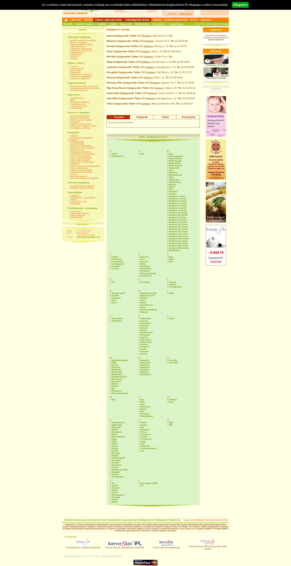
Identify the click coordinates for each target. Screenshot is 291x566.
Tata (142, 427)
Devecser (144, 262)
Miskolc (115, 384)
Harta (142, 300)
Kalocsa (143, 321)
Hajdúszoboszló (147, 296)
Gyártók (157, 20)
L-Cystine (110, 529)
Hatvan (143, 303)
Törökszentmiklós (148, 448)
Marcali (115, 365)
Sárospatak (117, 432)
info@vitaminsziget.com (88, 237)
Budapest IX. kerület (178, 206)
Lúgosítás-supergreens (81, 48)
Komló (143, 349)
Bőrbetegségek (77, 142)
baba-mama (76, 212)
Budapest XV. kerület (178, 232)
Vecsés (115, 493)
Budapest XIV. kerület (178, 227)
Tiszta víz (75, 57)
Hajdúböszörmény (148, 293)
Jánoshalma (117, 318)
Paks (142, 400)
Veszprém (116, 497)
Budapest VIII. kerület (178, 215)
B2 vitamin (182, 525)
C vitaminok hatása (104, 527)
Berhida (172, 184)
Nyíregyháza (145, 374)
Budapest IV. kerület (178, 203)
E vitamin (167, 527)
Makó (114, 363)
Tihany (143, 432)
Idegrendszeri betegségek (82, 162)
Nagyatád (144, 360)
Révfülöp (173, 400)
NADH (208, 529)
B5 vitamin (204, 525)
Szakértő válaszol (85, 24)
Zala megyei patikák (149, 483)
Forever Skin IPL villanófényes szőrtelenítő (124, 547)
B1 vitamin (147, 525)
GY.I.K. (194, 20)
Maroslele (116, 367)
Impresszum (81, 520)
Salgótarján (117, 425)
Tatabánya (144, 430)
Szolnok (115, 474)
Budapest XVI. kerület (178, 234)
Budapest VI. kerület (178, 210)
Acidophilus (90, 525)
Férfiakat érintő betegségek (83, 154)
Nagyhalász (145, 363)
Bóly (171, 189)
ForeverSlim (159, 24)
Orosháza (173, 360)
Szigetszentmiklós (120, 470)
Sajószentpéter (118, 423)
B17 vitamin (171, 525)
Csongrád (116, 266)
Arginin (138, 525)
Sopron (115, 446)
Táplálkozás (76, 55)
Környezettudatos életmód (82, 186)
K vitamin (66, 529)
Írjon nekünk (94, 520)
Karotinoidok (78, 529)
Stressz (74, 174)
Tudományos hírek (79, 106)
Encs (171, 262)
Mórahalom (117, 391)
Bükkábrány (174, 250)
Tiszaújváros (146, 439)
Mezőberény (117, 372)
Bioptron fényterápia (80, 118)
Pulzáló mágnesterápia (81, 124)
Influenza (75, 164)
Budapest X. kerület (177, 217)
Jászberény (117, 321)
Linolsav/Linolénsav (169, 529)
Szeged (115, 456)
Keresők (68, 24)
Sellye (114, 439)
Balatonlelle (174, 168)
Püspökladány (146, 416)
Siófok (114, 444)
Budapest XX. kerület (178, 241)
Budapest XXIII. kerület (179, 248)
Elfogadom (240, 4)
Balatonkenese (175, 166)
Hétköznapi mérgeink (80, 160)
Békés (171, 177)
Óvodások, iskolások (80, 102)
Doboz (143, 264)
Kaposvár (144, 326)
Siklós (114, 441)
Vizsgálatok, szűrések (80, 128)
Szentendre (117, 465)
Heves (143, 307)
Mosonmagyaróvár (120, 393)
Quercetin (136, 531)
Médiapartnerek (146, 520)
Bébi (73, 100)
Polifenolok (120, 531)
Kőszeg (143, 354)
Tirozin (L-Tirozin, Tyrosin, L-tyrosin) (158, 531)
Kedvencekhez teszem (217, 520)
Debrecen (144, 257)
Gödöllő (115, 296)
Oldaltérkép (175, 520)
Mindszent (116, 381)
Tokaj (142, 441)
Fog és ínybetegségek (80, 156)
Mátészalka (116, 370)
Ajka (142, 154)
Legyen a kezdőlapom (193, 520)
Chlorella (128, 527)
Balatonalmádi (175, 158)
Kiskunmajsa (146, 342)
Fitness (74, 66)
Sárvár (114, 434)
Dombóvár (145, 266)
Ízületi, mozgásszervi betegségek (85, 166)
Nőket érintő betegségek (81, 172)
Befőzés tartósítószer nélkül (83, 40)
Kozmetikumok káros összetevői (85, 88)
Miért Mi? (76, 20)
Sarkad (115, 430)
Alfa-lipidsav (102, 525)
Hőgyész (144, 312)
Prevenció (75, 122)
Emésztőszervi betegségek (82, 148)
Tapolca (143, 425)
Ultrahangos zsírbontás (81, 74)
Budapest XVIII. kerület (179, 239)
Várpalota (116, 488)
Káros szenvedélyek (79, 168)
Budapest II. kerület (177, 199)
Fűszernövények (78, 46)
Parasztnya (145, 407)
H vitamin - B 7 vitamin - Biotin (193, 527)
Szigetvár (116, 472)
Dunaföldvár (145, 269)
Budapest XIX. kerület (178, 229)
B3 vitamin (193, 525)
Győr (114, 300)
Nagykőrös (145, 367)
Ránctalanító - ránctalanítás (83, 198)
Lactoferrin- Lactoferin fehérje (129, 529)
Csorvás (115, 269)
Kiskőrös (144, 337)
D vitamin (157, 527)
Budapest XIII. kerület (178, 224)
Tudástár (101, 24)
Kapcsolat (206, 20)
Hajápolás (75, 196)
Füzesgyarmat (175, 287)
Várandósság (76, 108)
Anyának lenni (77, 98)
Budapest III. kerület (178, 201)
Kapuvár (144, 328)
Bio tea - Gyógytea (79, 42)
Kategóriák (142, 117)
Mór (113, 388)
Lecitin (147, 529)
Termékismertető (78, 104)
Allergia (74, 136)
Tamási (143, 423)
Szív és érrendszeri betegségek (84, 178)
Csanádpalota (118, 264)
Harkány (144, 298)
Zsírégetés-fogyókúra (80, 78)
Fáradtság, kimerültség (81, 152)
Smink (73, 200)
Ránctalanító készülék (216, 78)
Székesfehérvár (118, 458)
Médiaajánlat (162, 520)
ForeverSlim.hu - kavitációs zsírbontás (83, 547)
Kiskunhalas (145, 340)
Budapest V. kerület (177, 208)
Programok (75, 72)
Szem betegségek (78, 176)
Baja (171, 154)
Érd (113, 282)
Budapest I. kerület (177, 196)
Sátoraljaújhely (118, 437)
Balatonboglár (175, 161)
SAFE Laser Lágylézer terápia (84, 126)
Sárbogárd (116, 427)
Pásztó (143, 409)
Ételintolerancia (78, 150)
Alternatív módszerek (80, 116)
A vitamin (79, 525)
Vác (113, 483)
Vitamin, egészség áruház (108, 20)
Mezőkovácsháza (119, 377)
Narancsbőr (126, 24)
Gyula (114, 303)
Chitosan (118, 527)
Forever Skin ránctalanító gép (166, 547)
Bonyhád (173, 191)
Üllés (171, 423)
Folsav (175, 527)
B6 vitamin (215, 525)
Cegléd (115, 257)
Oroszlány (173, 363)
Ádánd (115, 154)
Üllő (170, 425)
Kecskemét (145, 335)
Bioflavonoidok (77, 527)
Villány (115, 502)
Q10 (128, 531)
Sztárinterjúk (76, 218)
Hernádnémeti (146, 305)
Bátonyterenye (175, 175)
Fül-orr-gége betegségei (81, 158)
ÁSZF (104, 520)
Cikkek (113, 24)
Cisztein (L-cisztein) (142, 527)
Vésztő (115, 500)
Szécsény (116, 453)
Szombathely (117, 477)
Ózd (113, 400)
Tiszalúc (144, 437)
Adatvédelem (114, 520)
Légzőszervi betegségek (81, 170)
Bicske (172, 187)
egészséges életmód (80, 214)
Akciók (88, 20)
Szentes (115, 467)
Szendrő (115, 463)
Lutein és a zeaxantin (194, 529)
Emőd (171, 259)
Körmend (144, 351)
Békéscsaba (174, 180)
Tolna (142, 444)
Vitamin (74, 59)
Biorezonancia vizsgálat (81, 120)
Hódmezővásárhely (148, 310)
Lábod (172, 318)
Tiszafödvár (145, 434)
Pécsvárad (144, 414)
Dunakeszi (145, 271)
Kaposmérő (145, 323)
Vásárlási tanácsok (79, 90)
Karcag (143, 330)
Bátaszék (173, 173)
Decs (142, 259)
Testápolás (75, 204)
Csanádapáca (118, 262)
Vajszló (115, 485)
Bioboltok (68, 520)
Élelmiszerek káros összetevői (84, 86)
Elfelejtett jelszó (186, 14)
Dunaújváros (146, 276)
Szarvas (115, 451)
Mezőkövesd (117, 379)
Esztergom (145, 282)
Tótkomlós (145, 446)
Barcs (171, 170)
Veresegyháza (118, 495)
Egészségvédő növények (82, 44)
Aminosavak (115, 525)
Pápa (142, 404)
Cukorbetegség (77, 144)
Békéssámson (175, 182)
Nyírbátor (144, 372)
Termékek (119, 117)
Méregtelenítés (77, 53)
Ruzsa (171, 402)
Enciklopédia (188, 117)
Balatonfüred (175, 163)
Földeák (172, 284)
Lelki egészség (77, 68)
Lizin (182, 529)
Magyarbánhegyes (120, 360)
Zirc (142, 485)
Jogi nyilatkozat (130, 520)
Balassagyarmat (176, 156)
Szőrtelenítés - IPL (79, 202)
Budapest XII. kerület (178, 222)
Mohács (115, 386)
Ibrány (171, 293)
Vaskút (115, 490)
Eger (171, 257)
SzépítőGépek (176, 24)
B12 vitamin (159, 525)
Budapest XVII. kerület (178, 236)
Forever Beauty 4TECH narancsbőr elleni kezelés (208, 547)
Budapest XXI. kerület (178, 243)
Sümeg (115, 448)
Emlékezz (172, 14)
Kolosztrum (99, 529)
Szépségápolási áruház (137, 20)
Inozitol (223, 527)
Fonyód (172, 282)
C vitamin (90, 527)
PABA (225, 529)
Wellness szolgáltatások (81, 76)
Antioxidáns (127, 525)
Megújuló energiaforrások (82, 188)
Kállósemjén (145, 318)
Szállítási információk (175, 20)
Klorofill (89, 529)
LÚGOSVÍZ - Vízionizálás (82, 51)
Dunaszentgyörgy (148, 273)
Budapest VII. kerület (178, 213)
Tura (142, 451)
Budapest (147, 36)
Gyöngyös (116, 298)
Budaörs (172, 194)
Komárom (144, 347)
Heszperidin (213, 527)
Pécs (142, 411)
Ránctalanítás (142, 24)
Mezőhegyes (117, 374)
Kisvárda (144, 344)
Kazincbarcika (146, 333)
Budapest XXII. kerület (178, 246)
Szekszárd (116, 460)
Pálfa (142, 402)
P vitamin (217, 529)
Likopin (155, 529)
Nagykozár (145, 365)
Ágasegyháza (118, 156)
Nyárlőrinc (144, 370)
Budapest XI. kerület (178, 220)
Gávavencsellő (118, 293)
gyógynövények (78, 216)
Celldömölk (117, 259)
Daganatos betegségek (81, 146)
